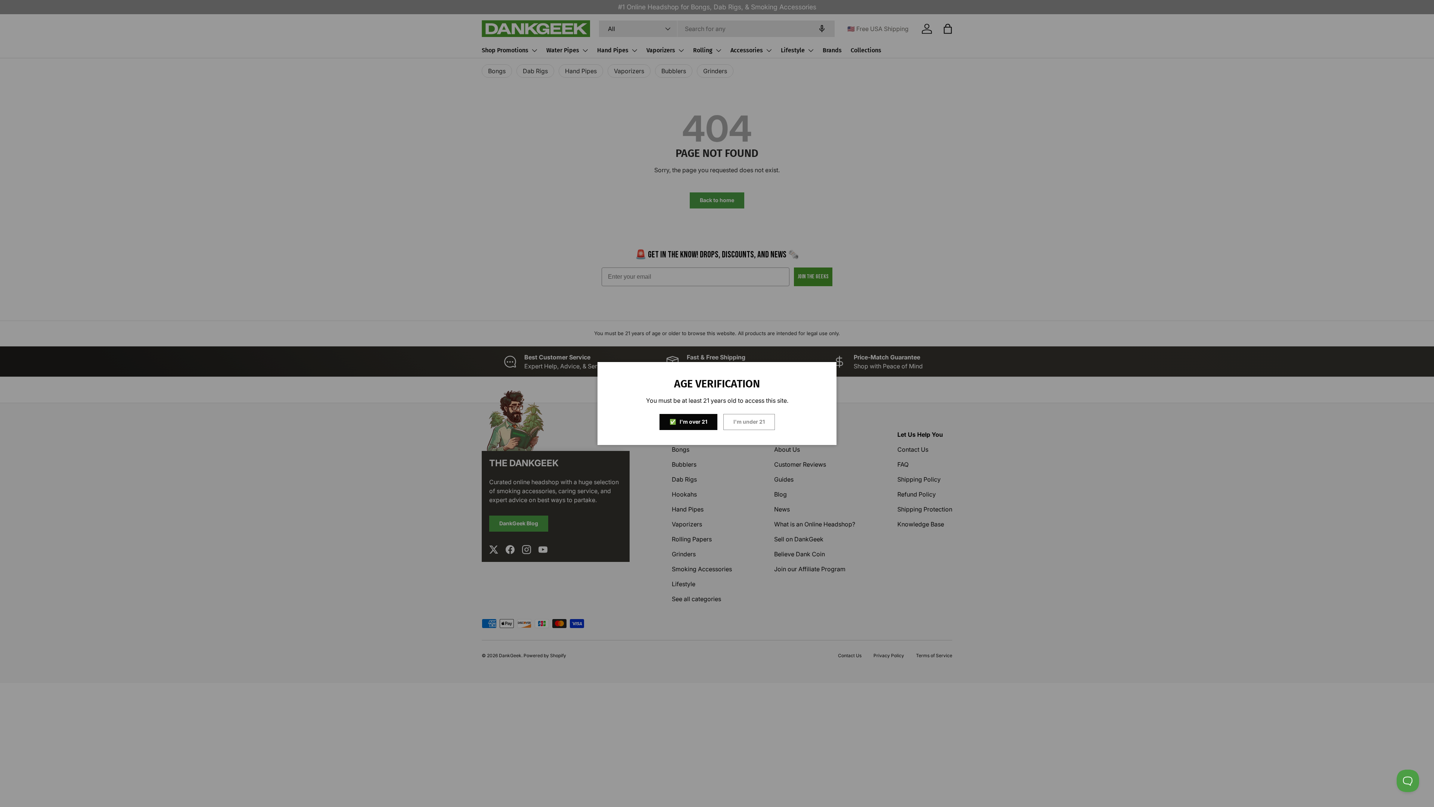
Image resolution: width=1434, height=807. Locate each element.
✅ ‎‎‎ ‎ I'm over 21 (688, 421)
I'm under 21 (749, 421)
